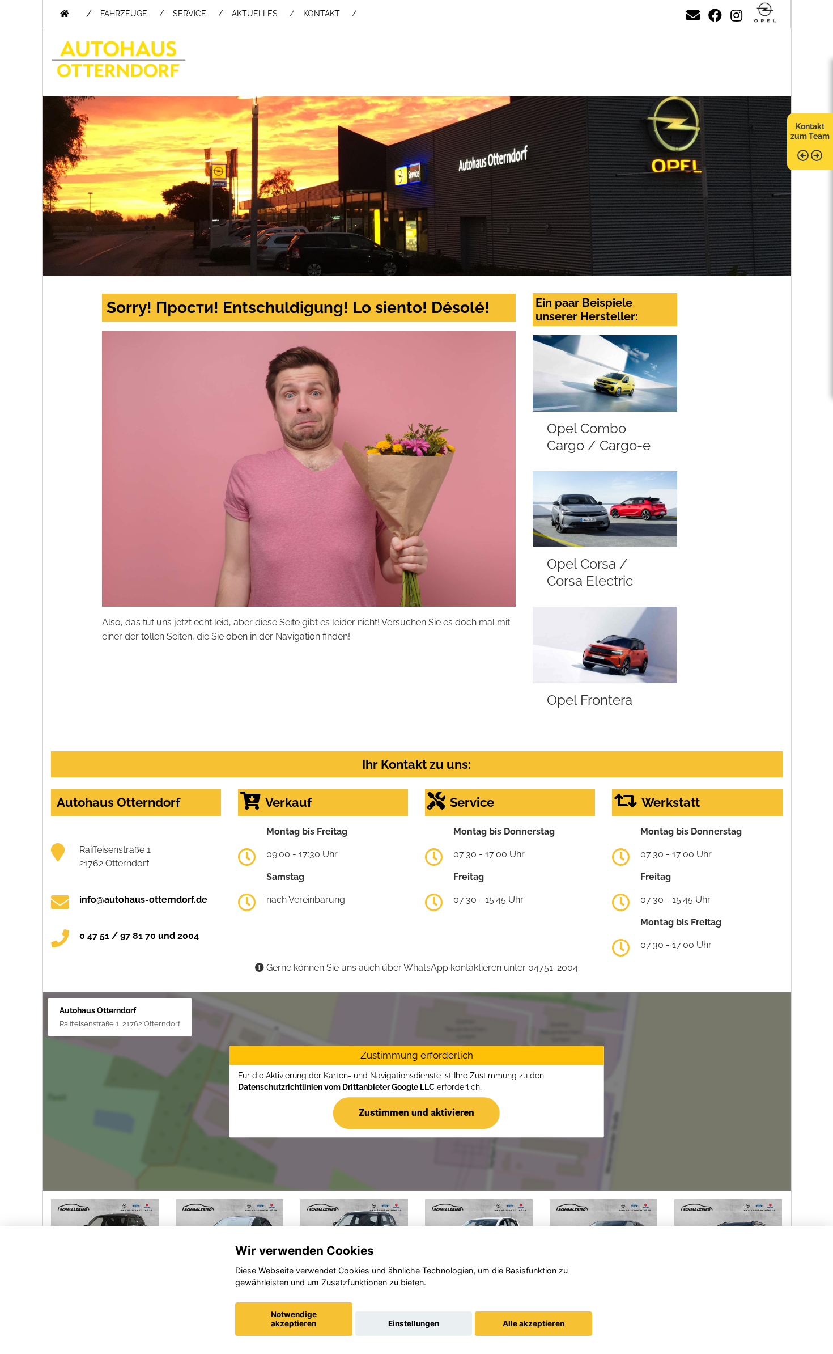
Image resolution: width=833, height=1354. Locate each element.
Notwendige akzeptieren (294, 1319)
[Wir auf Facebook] (715, 13)
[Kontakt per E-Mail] (693, 13)
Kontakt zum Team (810, 131)
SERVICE (189, 13)
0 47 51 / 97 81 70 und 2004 (139, 935)
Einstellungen (413, 1323)
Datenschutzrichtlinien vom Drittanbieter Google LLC (336, 1086)
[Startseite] (765, 13)
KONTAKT (321, 13)
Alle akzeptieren (533, 1323)
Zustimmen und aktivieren (416, 1112)
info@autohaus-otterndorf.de (143, 899)
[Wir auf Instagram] (736, 13)
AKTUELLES (255, 13)
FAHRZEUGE (123, 13)
